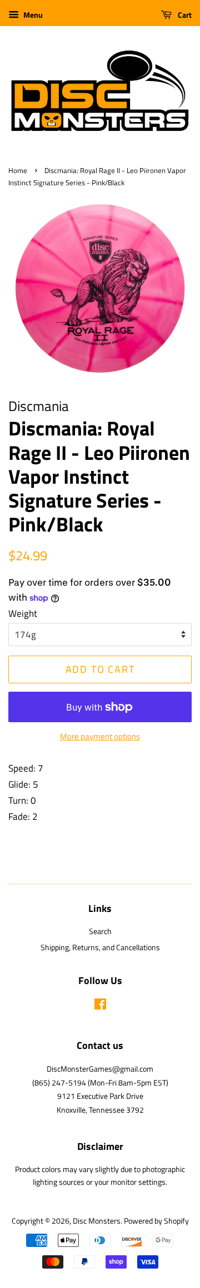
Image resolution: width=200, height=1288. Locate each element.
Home (17, 170)
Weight (22, 613)
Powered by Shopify (156, 1221)
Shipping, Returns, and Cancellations (100, 947)
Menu (32, 15)
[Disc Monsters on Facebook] (100, 1006)
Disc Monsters (97, 1221)
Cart (184, 15)
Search (100, 931)
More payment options (100, 736)
